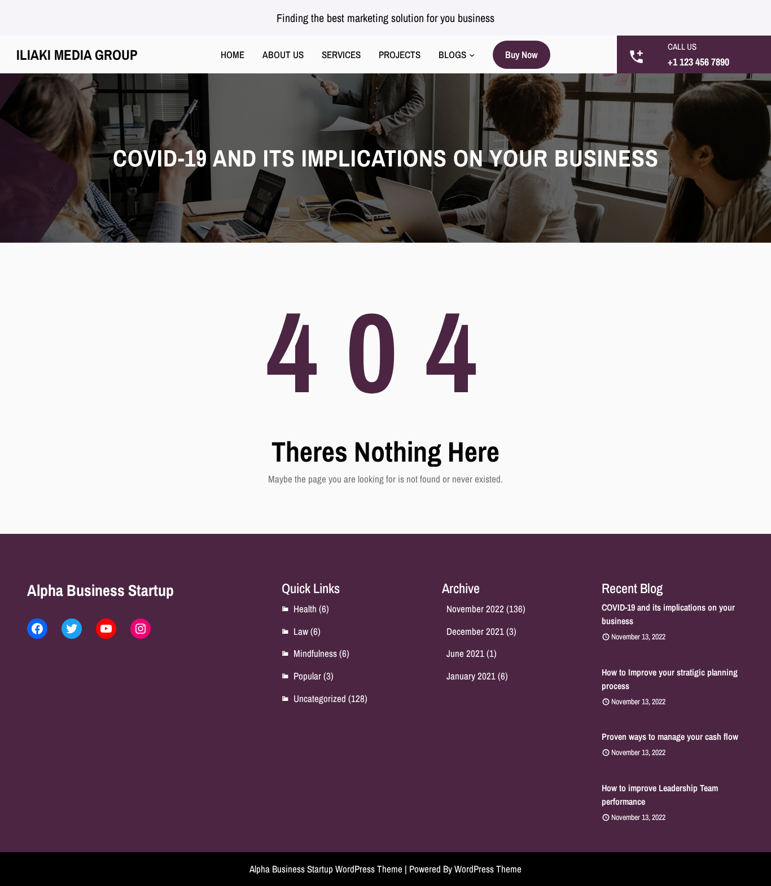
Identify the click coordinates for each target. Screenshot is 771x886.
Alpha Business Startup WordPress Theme (325, 868)
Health (305, 608)
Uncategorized (319, 698)
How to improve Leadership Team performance (660, 795)
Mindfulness (315, 653)
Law (300, 631)
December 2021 (475, 631)
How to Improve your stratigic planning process (670, 679)
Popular (307, 675)
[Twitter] (72, 629)
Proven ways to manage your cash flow (670, 736)
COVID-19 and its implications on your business (668, 614)
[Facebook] (37, 629)
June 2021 (465, 653)
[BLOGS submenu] (472, 55)
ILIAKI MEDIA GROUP (77, 54)
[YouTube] (106, 629)
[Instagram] (140, 629)
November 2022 (475, 608)
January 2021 (471, 675)
